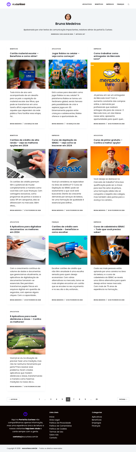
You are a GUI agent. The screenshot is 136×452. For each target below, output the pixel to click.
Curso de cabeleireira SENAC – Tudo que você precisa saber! (109, 229)
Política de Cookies (58, 428)
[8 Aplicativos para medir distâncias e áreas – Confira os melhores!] (26, 339)
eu (18, 4)
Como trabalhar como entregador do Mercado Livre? (107, 56)
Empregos (110, 4)
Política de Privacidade (60, 423)
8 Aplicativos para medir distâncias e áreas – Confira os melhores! (25, 319)
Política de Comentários (60, 426)
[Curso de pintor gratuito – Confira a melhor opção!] (110, 160)
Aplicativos (87, 4)
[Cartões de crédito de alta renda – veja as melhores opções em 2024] (26, 163)
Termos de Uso (56, 431)
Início (51, 417)
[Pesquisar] (128, 4)
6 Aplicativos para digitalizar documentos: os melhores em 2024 (25, 229)
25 (97, 399)
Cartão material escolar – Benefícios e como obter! (24, 55)
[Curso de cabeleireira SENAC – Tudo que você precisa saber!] (110, 250)
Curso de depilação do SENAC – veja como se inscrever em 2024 (64, 142)
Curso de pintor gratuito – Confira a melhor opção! (108, 141)
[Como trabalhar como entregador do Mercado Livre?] (110, 77)
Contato (53, 437)
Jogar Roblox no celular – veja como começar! (65, 55)
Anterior (14, 399)
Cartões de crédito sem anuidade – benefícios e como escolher (65, 229)
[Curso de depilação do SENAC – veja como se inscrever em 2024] (68, 163)
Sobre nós (53, 434)
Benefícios (99, 4)
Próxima (122, 399)
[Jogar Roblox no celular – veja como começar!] (68, 74)
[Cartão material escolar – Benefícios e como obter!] (26, 74)
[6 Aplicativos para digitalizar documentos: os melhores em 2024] (26, 250)
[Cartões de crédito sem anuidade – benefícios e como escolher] (68, 250)
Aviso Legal (54, 420)
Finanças (120, 4)
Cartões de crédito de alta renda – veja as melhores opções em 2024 (24, 142)
